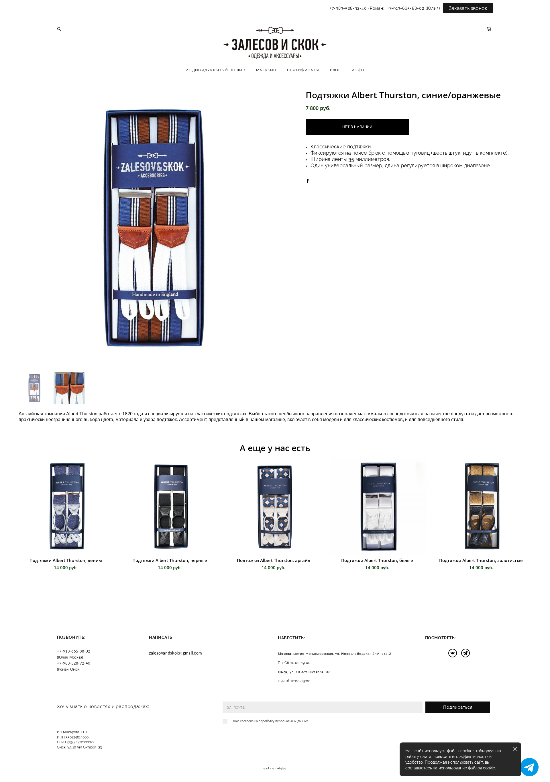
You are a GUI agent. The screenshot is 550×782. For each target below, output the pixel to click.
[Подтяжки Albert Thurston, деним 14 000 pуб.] (67, 506)
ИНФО (357, 70)
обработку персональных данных (283, 721)
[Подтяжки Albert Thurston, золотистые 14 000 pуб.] (482, 506)
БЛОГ (335, 70)
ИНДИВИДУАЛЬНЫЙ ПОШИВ (215, 70)
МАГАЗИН (266, 70)
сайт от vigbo (275, 768)
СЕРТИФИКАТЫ (303, 70)
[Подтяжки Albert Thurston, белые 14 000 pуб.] (378, 506)
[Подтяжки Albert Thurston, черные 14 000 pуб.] (171, 506)
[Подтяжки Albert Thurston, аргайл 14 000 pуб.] (275, 506)
